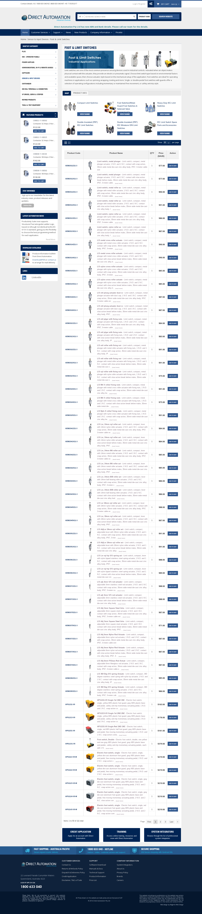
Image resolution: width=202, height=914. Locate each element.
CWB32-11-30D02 (40, 120)
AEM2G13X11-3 (71, 231)
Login (135, 4)
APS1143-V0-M (71, 809)
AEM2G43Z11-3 (71, 481)
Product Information (97, 876)
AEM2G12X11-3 (71, 205)
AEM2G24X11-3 (71, 402)
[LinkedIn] (24, 277)
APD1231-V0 (70, 744)
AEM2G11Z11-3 (71, 166)
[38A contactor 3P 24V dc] (26, 156)
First (149, 822)
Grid (69, 142)
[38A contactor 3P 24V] (26, 173)
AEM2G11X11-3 (71, 179)
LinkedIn (36, 277)
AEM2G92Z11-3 (71, 678)
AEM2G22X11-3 (71, 363)
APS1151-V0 (70, 731)
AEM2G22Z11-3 (71, 349)
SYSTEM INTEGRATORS (162, 831)
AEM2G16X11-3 (71, 310)
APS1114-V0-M (71, 770)
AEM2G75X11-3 (71, 625)
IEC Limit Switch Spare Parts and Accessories (167, 123)
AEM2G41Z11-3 (71, 428)
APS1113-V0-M (71, 757)
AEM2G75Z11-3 (71, 612)
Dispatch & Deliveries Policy (73, 872)
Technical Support (96, 872)
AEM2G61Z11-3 (71, 560)
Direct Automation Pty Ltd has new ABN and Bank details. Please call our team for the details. (101, 26)
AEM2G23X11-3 (71, 376)
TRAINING (121, 831)
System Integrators (125, 865)
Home (23, 39)
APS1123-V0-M (71, 783)
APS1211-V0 (70, 704)
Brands (120, 876)
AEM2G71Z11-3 (71, 586)
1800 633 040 (41, 3)
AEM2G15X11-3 (71, 284)
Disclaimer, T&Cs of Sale (72, 880)
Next (55, 116)
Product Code (144, 17)
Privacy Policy (122, 872)
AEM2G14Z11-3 (71, 244)
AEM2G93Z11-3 (71, 691)
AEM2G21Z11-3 (71, 323)
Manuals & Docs (96, 868)
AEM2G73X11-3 (71, 652)
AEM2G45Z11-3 (71, 507)
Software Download (97, 865)
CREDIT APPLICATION (80, 831)
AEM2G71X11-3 (71, 599)
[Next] (177, 822)
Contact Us (66, 865)
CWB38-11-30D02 (40, 170)
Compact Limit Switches (87, 103)
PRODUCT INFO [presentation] (80, 93)
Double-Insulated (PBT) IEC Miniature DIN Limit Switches (127, 125)
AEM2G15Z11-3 (71, 271)
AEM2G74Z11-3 (71, 665)
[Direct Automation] (46, 16)
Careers (120, 880)
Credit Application (69, 876)
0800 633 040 (55, 3)
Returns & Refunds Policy (72, 868)
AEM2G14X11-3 (71, 258)
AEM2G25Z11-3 (71, 415)
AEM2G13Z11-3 (71, 218)
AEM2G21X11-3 (71, 336)
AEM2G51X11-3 (71, 547)
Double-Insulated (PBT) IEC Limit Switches (87, 123)
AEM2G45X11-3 (71, 520)
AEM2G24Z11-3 (71, 389)
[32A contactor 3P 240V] (26, 140)
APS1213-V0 (70, 717)
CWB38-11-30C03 (40, 154)
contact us (52, 260)
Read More (50, 239)
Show (160, 142)
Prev (55, 114)
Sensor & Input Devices (38, 39)
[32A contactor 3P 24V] (26, 123)
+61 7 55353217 (71, 3)
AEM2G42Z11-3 (71, 455)
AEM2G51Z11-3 (71, 533)
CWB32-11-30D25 (40, 137)
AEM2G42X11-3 (71, 468)
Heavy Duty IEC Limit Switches (166, 104)
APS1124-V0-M (71, 796)
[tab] (67, 93)
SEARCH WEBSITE (166, 16)
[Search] (134, 16)
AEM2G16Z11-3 (71, 297)
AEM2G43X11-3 (71, 494)
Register (142, 4)
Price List (93, 880)
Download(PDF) (38, 260)
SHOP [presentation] (67, 93)
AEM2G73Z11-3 (71, 639)
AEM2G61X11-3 (71, 573)
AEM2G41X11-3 (71, 441)
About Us (120, 868)
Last (171, 822)
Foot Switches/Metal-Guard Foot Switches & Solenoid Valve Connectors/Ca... (127, 107)
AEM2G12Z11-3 (71, 192)
